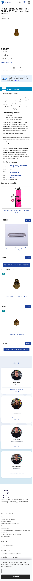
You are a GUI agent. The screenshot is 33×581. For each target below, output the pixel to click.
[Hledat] (20, 2)
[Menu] (29, 2)
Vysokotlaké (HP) (15, 172)
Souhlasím (15, 577)
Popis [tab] (4, 89)
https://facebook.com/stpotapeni (12, 553)
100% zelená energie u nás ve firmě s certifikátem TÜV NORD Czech (15, 531)
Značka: (6, 18)
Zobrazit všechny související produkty (16, 265)
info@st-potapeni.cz (9, 545)
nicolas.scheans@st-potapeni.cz (16, 473)
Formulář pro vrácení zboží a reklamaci (11, 534)
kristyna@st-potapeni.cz (16, 418)
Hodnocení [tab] (10, 89)
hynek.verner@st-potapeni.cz (16, 389)
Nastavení (16, 571)
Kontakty (3, 526)
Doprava (3, 517)
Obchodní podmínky (6, 521)
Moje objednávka (5, 537)
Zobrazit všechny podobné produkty (16, 349)
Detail (28, 220)
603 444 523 (16, 420)
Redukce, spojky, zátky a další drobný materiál (18, 166)
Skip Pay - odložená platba (8, 519)
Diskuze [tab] (16, 89)
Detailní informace (5, 62)
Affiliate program (5, 528)
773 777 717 (16, 391)
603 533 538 (16, 446)
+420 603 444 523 (8, 548)
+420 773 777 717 (8, 551)
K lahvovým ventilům (15, 175)
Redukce (12, 177)
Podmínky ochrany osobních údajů (10, 523)
